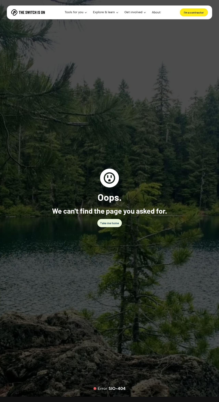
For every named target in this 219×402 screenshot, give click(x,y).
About (156, 12)
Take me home (109, 223)
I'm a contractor (194, 12)
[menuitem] (76, 12)
